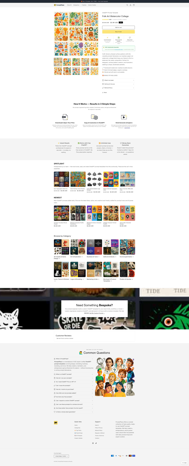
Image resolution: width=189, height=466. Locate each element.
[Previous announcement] (54, 1)
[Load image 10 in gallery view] (94, 71)
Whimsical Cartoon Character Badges (94, 223)
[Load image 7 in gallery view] (67, 71)
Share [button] (105, 92)
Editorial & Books (109, 257)
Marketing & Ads (92, 279)
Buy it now (118, 31)
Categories (77, 427)
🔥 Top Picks (77, 430)
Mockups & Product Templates (109, 280)
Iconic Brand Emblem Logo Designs (93, 189)
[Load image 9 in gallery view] (85, 71)
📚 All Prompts (78, 435)
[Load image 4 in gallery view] (85, 62)
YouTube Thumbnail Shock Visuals (60, 223)
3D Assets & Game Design (60, 257)
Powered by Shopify (68, 461)
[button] (76, 5)
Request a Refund (99, 433)
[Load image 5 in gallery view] (94, 62)
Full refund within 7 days (119, 49)
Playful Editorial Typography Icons (110, 189)
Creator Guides (78, 438)
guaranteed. (127, 127)
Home (75, 425)
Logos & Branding (76, 279)
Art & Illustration (75, 257)
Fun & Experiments (126, 257)
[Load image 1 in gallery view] (58, 62)
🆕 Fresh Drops (78, 433)
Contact (97, 438)
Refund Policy (98, 430)
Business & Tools (92, 257)
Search (97, 425)
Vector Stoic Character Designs (125, 223)
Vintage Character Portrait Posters (109, 223)
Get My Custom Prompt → (97, 313)
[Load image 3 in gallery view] (76, 62)
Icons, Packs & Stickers (61, 279)
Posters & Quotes (125, 279)
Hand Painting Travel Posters (77, 188)
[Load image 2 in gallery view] (67, 62)
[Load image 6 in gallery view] (58, 71)
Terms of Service (99, 435)
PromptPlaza (60, 461)
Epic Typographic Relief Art (60, 188)
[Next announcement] (134, 1)
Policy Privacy (98, 427)
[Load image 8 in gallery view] (76, 71)
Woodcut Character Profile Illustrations (77, 223)
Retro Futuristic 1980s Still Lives (126, 189)
